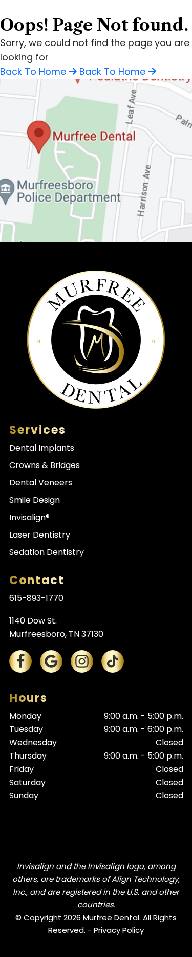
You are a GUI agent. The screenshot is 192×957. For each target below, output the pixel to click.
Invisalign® (29, 517)
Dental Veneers (40, 482)
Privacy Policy (119, 930)
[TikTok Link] (112, 661)
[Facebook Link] (20, 661)
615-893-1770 (36, 598)
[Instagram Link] (82, 661)
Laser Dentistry (39, 535)
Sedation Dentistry (46, 552)
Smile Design (34, 500)
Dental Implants (41, 448)
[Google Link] (51, 661)
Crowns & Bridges (44, 465)
